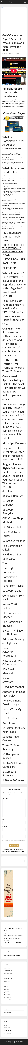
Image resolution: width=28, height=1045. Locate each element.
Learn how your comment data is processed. (13, 851)
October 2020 (7, 976)
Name (4, 819)
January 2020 (7, 994)
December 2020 (8, 970)
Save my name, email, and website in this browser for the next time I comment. (14, 841)
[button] (14, 121)
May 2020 (6, 989)
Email (4, 827)
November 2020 (8, 973)
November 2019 (8, 1000)
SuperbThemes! (14, 1042)
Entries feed (7, 1027)
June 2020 (6, 986)
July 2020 (6, 984)
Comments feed (8, 1030)
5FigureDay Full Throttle (10, 933)
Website (4, 834)
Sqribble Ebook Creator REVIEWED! (12, 943)
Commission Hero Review (13, 955)
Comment (5, 798)
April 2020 (6, 992)
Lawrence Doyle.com (9, 2)
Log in (5, 1025)
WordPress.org (7, 1033)
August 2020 (7, 981)
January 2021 (7, 968)
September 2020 (8, 978)
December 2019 (8, 997)
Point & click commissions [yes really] (13, 935)
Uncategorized (7, 1012)
